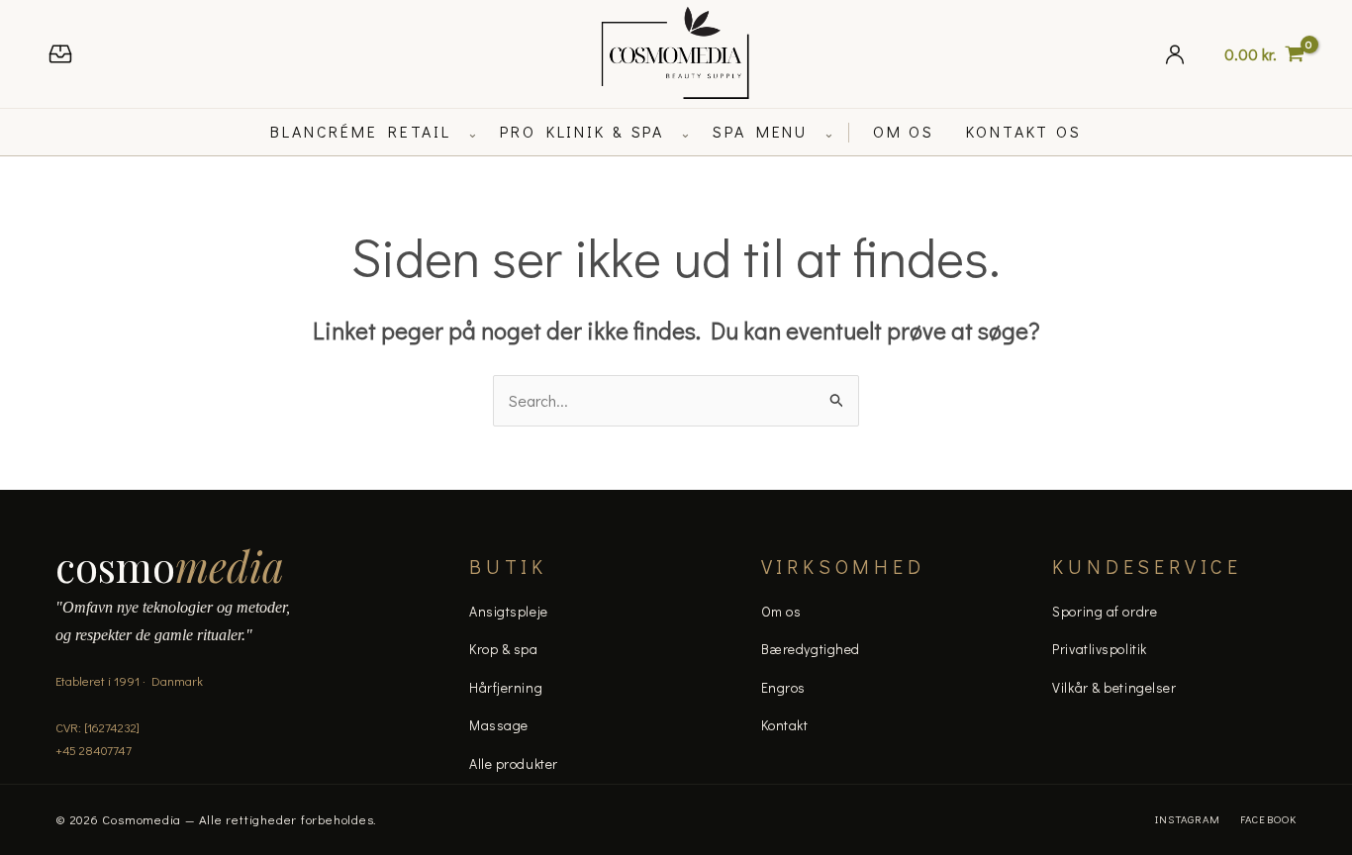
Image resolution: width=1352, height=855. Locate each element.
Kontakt (785, 724)
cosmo (169, 566)
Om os (781, 611)
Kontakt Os (1024, 131)
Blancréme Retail (360, 131)
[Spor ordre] (60, 54)
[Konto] (1175, 54)
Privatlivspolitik (1099, 648)
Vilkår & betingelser (1114, 687)
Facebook (1268, 818)
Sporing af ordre (1104, 611)
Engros (783, 687)
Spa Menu (760, 131)
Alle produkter (513, 763)
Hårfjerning (505, 687)
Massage (499, 724)
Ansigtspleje (508, 611)
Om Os (903, 131)
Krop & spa (503, 648)
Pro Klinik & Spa (582, 131)
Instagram (1187, 818)
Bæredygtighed (810, 648)
